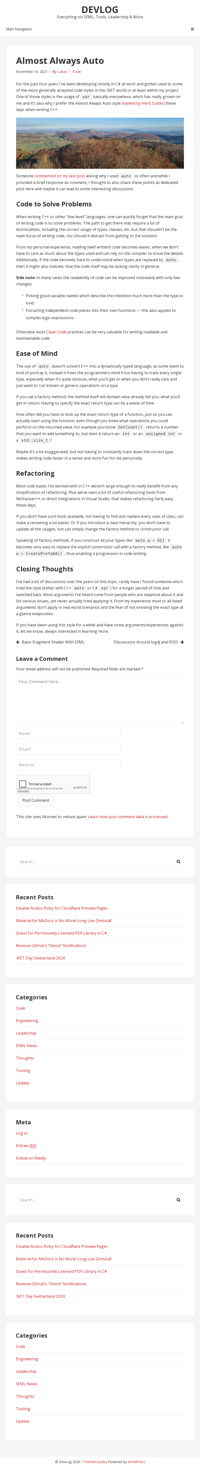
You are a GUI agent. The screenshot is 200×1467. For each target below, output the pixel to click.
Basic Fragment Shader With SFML (53, 642)
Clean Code (56, 332)
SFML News (26, 1045)
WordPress (136, 1461)
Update (22, 1083)
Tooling (23, 1070)
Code (77, 71)
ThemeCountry (95, 1461)
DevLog (100, 9)
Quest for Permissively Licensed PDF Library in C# (61, 933)
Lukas (62, 71)
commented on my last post (59, 176)
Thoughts (25, 1058)
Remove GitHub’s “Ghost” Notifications (51, 945)
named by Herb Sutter (143, 103)
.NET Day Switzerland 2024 (40, 958)
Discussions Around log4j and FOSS (146, 642)
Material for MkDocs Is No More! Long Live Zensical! (63, 920)
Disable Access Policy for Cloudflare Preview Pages (62, 908)
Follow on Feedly (31, 1158)
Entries (26, 1145)
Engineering (27, 1020)
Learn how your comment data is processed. (128, 816)
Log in (21, 1133)
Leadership (26, 1033)
